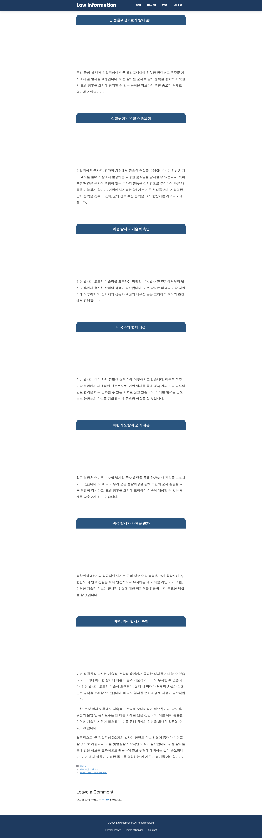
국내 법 (178, 5)
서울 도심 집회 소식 (89, 769)
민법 (165, 5)
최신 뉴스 (84, 766)
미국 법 (151, 5)
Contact (152, 830)
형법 (138, 5)
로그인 (106, 799)
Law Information (96, 5)
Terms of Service (134, 830)
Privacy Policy (113, 830)
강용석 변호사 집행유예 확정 (93, 772)
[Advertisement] (131, 48)
